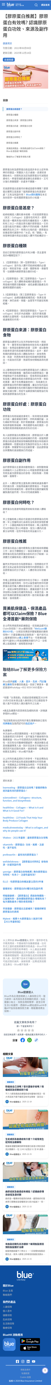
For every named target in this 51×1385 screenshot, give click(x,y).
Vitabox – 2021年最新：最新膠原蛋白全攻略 (25, 837)
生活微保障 (8, 1323)
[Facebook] (17, 1361)
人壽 (21, 681)
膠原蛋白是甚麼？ (14, 109)
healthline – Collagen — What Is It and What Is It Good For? (23, 809)
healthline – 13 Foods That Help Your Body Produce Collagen (22, 819)
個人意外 (7, 1311)
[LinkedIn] (28, 1361)
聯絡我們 (7, 1294)
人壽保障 (7, 1306)
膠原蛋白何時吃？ (14, 137)
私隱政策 (25, 1373)
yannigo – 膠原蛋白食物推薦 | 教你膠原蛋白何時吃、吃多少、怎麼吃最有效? (25, 873)
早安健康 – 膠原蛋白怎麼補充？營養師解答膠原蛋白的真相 (24, 910)
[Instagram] (23, 1361)
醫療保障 (7, 1327)
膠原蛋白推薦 (12, 142)
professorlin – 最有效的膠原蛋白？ (20, 854)
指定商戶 (30, 723)
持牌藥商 (7, 723)
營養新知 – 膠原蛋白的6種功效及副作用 (23, 888)
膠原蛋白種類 (12, 114)
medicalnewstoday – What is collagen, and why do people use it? (25, 829)
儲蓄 (14, 681)
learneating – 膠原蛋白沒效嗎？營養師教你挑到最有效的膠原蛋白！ (25, 789)
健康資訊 (7, 43)
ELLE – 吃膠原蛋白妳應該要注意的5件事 (23, 881)
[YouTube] (34, 1361)
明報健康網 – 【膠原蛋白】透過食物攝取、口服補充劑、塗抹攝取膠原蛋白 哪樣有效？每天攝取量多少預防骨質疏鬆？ (24, 898)
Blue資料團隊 (33, 194)
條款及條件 (25, 1369)
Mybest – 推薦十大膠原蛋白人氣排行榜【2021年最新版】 (22, 920)
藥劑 (9, 684)
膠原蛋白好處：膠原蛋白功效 (19, 125)
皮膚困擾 (8, 59)
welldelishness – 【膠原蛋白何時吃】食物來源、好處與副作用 (25, 863)
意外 (28, 681)
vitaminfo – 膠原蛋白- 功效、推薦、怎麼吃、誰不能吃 (23, 846)
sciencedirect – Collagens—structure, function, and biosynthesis (22, 799)
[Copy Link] (36, 1040)
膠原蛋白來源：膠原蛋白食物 (19, 120)
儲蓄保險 (7, 1315)
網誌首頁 (45, 4)
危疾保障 (7, 1319)
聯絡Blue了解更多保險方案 (18, 156)
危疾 (35, 681)
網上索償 (23, 637)
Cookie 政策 (25, 1377)
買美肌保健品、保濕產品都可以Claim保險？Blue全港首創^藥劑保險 (25, 149)
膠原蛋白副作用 (13, 131)
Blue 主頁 (8, 1290)
